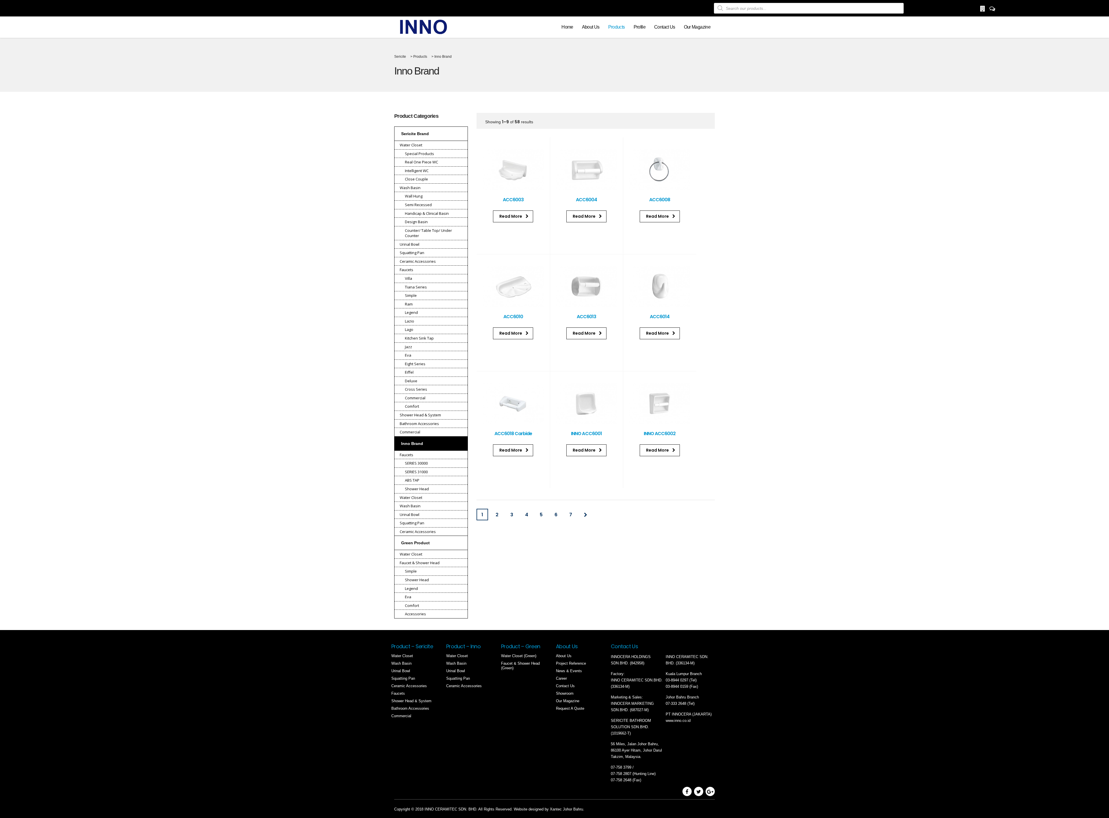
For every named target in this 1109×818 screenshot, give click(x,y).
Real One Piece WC (421, 162)
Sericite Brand (415, 133)
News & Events (569, 671)
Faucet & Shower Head (420, 562)
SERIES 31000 (416, 471)
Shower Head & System (420, 415)
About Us (591, 27)
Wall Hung (414, 196)
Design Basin (416, 221)
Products (616, 27)
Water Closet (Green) (518, 656)
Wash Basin (410, 187)
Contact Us (664, 27)
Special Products (419, 153)
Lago (409, 329)
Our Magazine (697, 27)
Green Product (415, 543)
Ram (409, 304)
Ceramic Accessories (418, 261)
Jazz (408, 346)
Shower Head (417, 488)
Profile (640, 27)
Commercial (415, 397)
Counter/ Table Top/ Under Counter (428, 233)
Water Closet (411, 145)
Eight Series (415, 363)
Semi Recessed (418, 204)
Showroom (565, 693)
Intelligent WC (417, 170)
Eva (408, 355)
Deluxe (411, 380)
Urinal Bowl (409, 244)
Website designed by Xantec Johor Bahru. (549, 809)
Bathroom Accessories (419, 423)
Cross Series (416, 389)
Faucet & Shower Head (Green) (520, 665)
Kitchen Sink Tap (419, 338)
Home (567, 27)
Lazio (409, 321)
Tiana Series (416, 287)
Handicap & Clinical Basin (427, 213)
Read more (510, 216)
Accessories (415, 613)
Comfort (412, 406)
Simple (411, 295)
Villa (408, 278)
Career (561, 678)
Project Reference (571, 663)
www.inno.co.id (678, 720)
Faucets (406, 269)
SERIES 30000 (416, 463)
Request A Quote (570, 708)
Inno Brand (412, 443)
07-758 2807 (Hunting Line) (633, 774)
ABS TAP (412, 480)
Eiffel (409, 372)
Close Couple (416, 179)
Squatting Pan (412, 252)
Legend (411, 312)
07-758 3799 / (623, 767)
